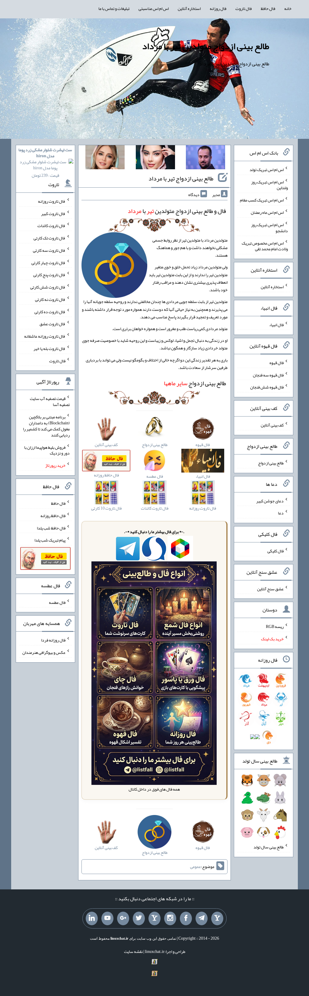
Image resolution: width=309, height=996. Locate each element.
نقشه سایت (133, 951)
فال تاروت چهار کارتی (48, 262)
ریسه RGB (275, 626)
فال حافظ (268, 8)
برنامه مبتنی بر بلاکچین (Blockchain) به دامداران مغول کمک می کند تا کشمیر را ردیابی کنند (46, 426)
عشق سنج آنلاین (270, 588)
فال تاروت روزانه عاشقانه (44, 336)
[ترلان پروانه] (155, 158)
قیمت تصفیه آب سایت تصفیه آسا (50, 401)
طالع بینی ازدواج (195, 383)
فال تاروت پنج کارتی (49, 274)
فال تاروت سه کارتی (49, 250)
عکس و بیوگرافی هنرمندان (43, 652)
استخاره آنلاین (189, 8)
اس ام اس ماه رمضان (267, 212)
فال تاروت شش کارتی (47, 287)
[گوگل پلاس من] (123, 919)
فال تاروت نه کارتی (50, 299)
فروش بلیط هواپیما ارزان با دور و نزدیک (47, 450)
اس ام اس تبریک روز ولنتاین (269, 184)
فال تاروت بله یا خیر (49, 348)
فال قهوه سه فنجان (268, 374)
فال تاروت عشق (52, 324)
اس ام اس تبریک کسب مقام (262, 200)
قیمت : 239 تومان (45, 162)
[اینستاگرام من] (170, 919)
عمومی (195, 866)
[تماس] (154, 919)
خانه (287, 8)
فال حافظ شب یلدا (51, 527)
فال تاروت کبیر (53, 213)
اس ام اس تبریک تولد (267, 169)
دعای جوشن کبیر (270, 500)
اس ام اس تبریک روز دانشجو (269, 227)
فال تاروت (243, 8)
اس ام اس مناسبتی (154, 8)
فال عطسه (57, 602)
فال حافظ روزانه (52, 515)
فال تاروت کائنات (51, 225)
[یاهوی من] (217, 919)
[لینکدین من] (92, 919)
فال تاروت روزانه (51, 201)
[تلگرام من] (202, 919)
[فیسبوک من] (186, 919)
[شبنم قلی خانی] (105, 158)
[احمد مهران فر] (205, 158)
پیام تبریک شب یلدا (49, 540)
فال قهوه (276, 362)
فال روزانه (218, 8)
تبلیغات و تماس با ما (113, 8)
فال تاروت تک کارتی (49, 238)
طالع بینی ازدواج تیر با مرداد (180, 178)
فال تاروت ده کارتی (49, 311)
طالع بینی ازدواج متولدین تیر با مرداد (205, 46)
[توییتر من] (139, 919)
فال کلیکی (275, 551)
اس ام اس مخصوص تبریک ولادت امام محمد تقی (265, 246)
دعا (281, 513)
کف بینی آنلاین (272, 425)
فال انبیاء (276, 324)
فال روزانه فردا (53, 640)
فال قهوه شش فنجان (267, 387)
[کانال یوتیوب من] (107, 919)
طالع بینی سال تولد (268, 847)
